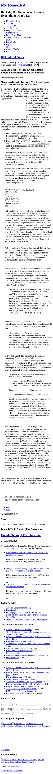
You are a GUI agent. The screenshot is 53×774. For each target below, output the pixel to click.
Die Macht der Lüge (14, 677)
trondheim (29, 713)
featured (27, 705)
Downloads (11, 42)
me (7, 47)
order (37, 705)
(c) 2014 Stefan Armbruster (12, 771)
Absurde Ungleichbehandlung (18, 648)
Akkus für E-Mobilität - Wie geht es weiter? (24, 682)
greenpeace (11, 708)
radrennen (7, 713)
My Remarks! (13, 5)
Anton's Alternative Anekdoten (18, 37)
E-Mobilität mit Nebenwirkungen (19, 691)
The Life (9, 23)
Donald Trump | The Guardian (21, 535)
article (33, 705)
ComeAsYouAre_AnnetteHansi (19, 629)
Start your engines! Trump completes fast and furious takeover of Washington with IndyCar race (27, 569)
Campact (9, 653)
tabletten (33, 709)
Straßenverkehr (12, 658)
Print (20, 65)
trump (47, 704)
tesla (28, 709)
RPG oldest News (12, 57)
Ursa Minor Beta (13, 21)
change (47, 709)
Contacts (17, 766)
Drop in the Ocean (13, 30)
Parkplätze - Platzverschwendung (19, 651)
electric (16, 705)
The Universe (11, 26)
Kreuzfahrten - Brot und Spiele (18, 641)
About (10, 766)
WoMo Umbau (12, 33)
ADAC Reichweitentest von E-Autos (21, 689)
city (41, 705)
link (2, 713)
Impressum (10, 44)
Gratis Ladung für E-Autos (17, 679)
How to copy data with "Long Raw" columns (24, 684)
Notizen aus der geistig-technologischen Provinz (25, 655)
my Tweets (5, 749)
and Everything (12, 28)
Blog (4, 766)
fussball (39, 709)
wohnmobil (9, 705)
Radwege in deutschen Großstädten (20, 693)
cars (23, 709)
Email (25, 65)
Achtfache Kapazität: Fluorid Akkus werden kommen (28, 644)
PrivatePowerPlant (13, 35)
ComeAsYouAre (13, 49)
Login (8, 51)
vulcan (23, 713)
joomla (21, 705)
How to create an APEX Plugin (19, 686)
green (16, 713)
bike (3, 705)
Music (8, 40)
